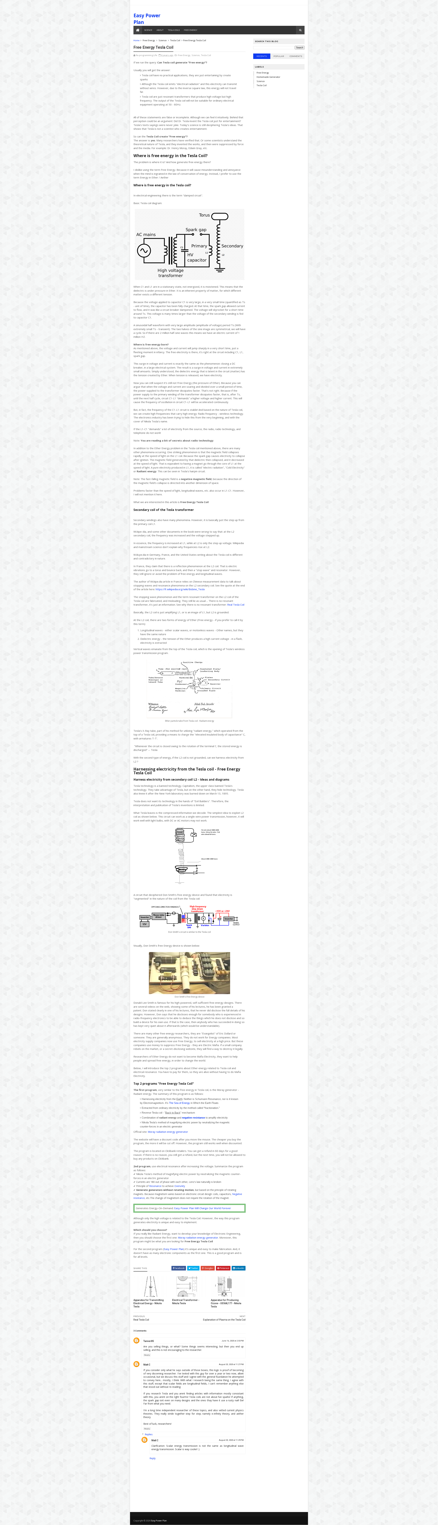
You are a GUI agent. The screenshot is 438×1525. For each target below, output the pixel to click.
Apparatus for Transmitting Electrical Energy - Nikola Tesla (148, 1303)
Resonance (155, 1186)
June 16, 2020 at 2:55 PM (233, 1341)
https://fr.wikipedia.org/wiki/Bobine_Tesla (180, 589)
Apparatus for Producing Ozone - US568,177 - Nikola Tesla (226, 1303)
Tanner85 (148, 1341)
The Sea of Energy (179, 1102)
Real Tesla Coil (235, 604)
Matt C (146, 1364)
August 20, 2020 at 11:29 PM (231, 1440)
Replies (149, 1434)
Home (136, 40)
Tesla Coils (174, 30)
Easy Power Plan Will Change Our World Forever (202, 1208)
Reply (147, 1355)
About (160, 30)
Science (148, 30)
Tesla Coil (175, 40)
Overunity (179, 1186)
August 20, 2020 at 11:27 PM (231, 1364)
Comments (296, 56)
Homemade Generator (268, 76)
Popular (279, 56)
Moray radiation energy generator (168, 1131)
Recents (262, 56)
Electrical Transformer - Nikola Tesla (185, 1302)
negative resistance (193, 1117)
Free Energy (190, 30)
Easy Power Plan (174, 1249)
